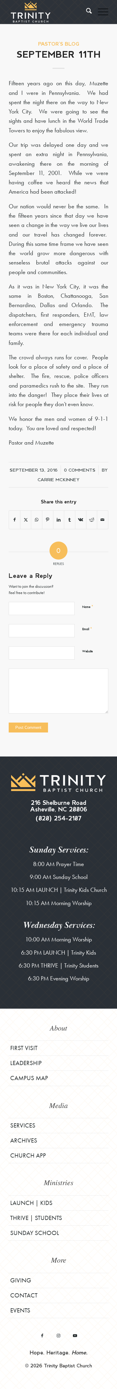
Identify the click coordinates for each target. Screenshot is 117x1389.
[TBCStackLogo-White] (48, 12)
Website (87, 651)
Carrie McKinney (59, 479)
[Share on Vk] (80, 520)
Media (58, 1105)
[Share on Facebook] (14, 520)
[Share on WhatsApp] (36, 520)
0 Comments (79, 470)
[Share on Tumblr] (69, 520)
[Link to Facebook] (42, 1335)
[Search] (86, 12)
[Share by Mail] (102, 520)
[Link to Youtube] (75, 1335)
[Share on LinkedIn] (58, 520)
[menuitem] (86, 12)
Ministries (58, 1182)
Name (87, 606)
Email (87, 628)
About (58, 1027)
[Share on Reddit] (91, 520)
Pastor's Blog (58, 44)
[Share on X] (25, 520)
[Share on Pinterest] (47, 520)
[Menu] (100, 12)
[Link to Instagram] (58, 1335)
